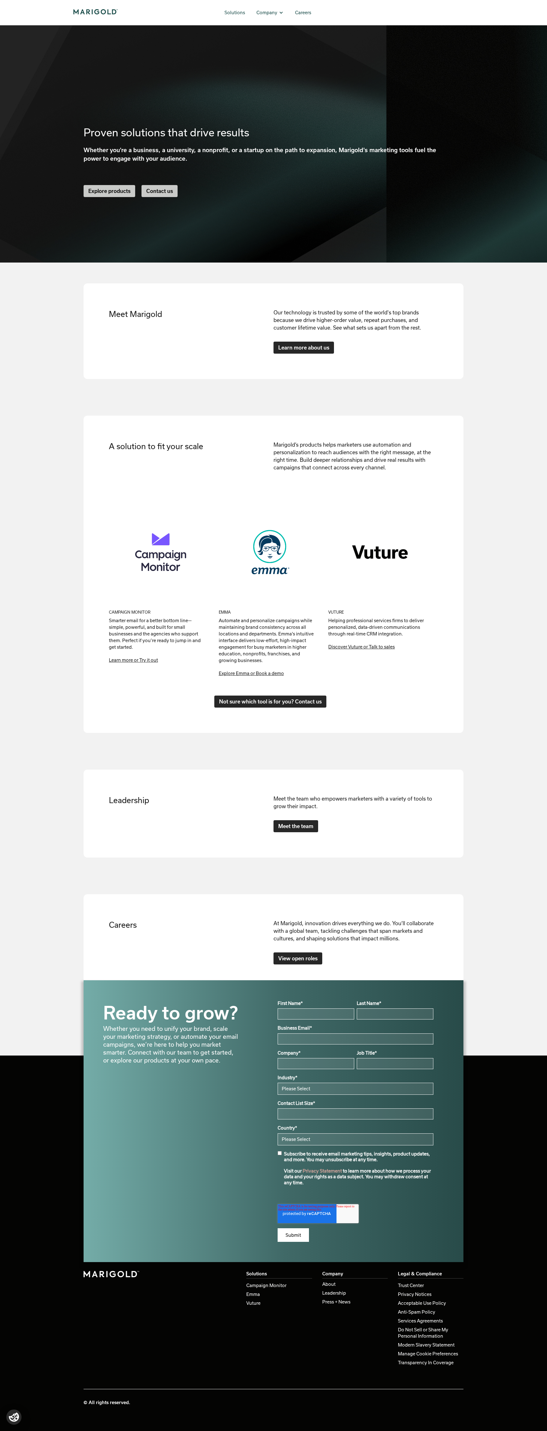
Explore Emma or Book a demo (251, 673)
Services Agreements (420, 1320)
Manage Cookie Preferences (428, 1353)
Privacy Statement (322, 1171)
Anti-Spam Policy (416, 1312)
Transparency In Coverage (426, 1362)
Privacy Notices (414, 1294)
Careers (303, 12)
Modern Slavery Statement (426, 1344)
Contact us (159, 191)
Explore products (109, 191)
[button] (270, 12)
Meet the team (295, 826)
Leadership (334, 1293)
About (329, 1284)
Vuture (253, 1303)
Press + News (336, 1301)
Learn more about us (303, 347)
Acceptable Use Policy (422, 1303)
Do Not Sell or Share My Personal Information (423, 1333)
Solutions (234, 12)
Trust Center (411, 1285)
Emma (253, 1294)
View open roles (298, 958)
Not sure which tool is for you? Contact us (270, 701)
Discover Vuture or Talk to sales (361, 646)
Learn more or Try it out (133, 660)
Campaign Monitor (266, 1285)
